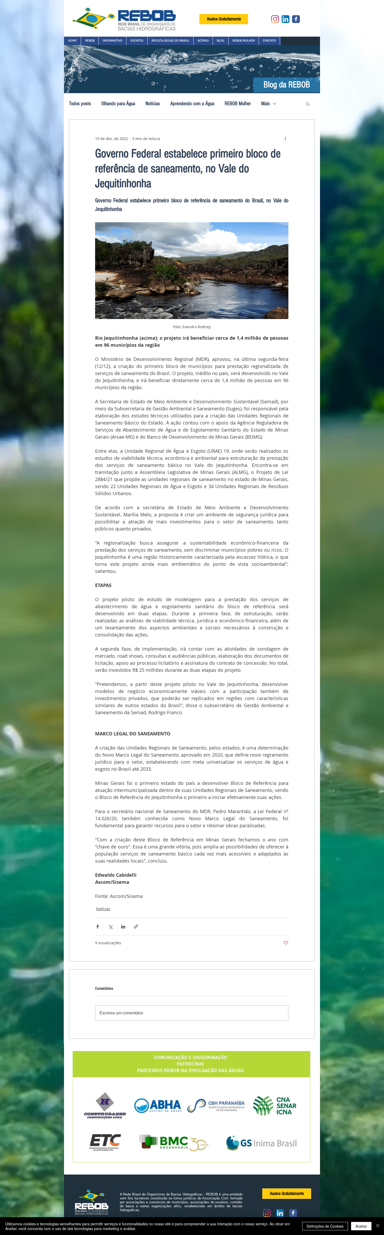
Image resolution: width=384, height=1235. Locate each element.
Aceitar (361, 1226)
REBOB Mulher (238, 104)
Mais (265, 104)
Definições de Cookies (325, 1226)
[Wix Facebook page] (296, 19)
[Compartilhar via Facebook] (97, 926)
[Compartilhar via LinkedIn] (123, 926)
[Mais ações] (285, 138)
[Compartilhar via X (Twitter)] (110, 926)
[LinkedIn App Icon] (285, 19)
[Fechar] (378, 1226)
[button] (89, 41)
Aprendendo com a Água (192, 104)
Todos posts (80, 104)
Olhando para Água (118, 104)
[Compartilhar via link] (135, 926)
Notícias (153, 104)
